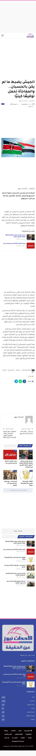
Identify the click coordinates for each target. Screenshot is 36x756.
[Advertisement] (18, 16)
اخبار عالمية (31, 705)
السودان (4, 370)
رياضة (6, 731)
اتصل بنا (15, 738)
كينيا (33, 372)
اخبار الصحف (31, 712)
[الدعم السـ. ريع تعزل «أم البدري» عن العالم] (10, 475)
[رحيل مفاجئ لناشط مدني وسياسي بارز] (31, 246)
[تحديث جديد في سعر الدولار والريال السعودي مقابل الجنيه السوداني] (31, 576)
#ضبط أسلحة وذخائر (26, 370)
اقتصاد (32, 701)
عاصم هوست (6, 746)
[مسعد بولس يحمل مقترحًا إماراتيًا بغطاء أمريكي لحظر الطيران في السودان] (31, 237)
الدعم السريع (11, 370)
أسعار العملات (30, 716)
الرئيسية (27, 731)
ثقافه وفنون (19, 734)
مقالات (32, 719)
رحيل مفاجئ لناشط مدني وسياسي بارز (14, 243)
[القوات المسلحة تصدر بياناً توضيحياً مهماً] (26, 475)
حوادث (33, 708)
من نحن (6, 738)
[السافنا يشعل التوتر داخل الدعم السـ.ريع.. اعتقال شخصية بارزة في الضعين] (31, 584)
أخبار (31, 450)
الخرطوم (18, 370)
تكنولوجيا (28, 734)
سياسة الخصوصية (18, 741)
